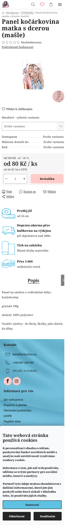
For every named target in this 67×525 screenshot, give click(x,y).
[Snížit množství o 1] (6, 178)
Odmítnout (16, 516)
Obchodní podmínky (17, 410)
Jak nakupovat (13, 399)
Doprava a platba (15, 405)
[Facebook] (8, 381)
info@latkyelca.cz (24, 354)
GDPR (8, 416)
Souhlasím (47, 516)
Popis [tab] (33, 280)
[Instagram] (17, 381)
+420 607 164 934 (23, 362)
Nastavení (32, 505)
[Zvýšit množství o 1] (24, 178)
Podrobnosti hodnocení (17, 47)
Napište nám (12, 421)
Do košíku (47, 179)
